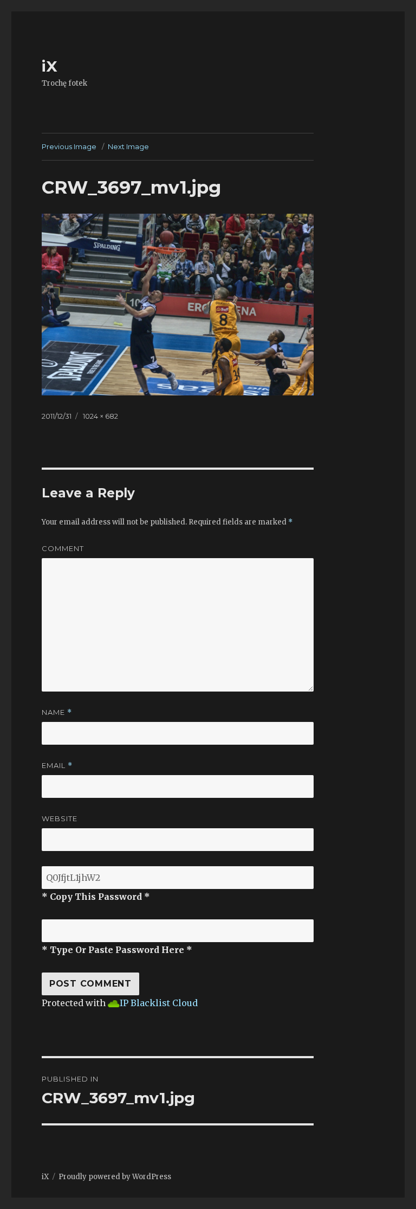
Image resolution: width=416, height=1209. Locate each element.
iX (49, 66)
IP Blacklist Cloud (159, 1002)
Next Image (128, 146)
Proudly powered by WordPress (114, 1176)
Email (57, 765)
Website (59, 818)
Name (57, 712)
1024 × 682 (100, 416)
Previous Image (69, 146)
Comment (63, 548)
